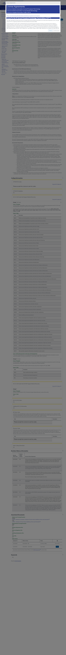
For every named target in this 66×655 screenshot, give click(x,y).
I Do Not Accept (56, 30)
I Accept (50, 30)
